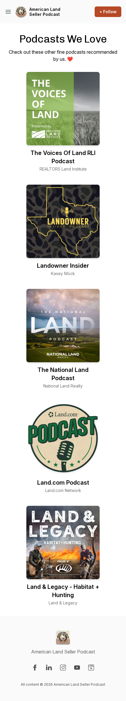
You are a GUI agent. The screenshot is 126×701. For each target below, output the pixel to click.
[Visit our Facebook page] (35, 667)
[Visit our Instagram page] (63, 667)
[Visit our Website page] (91, 667)
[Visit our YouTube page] (77, 667)
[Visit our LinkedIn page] (49, 667)
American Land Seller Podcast (44, 12)
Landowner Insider (63, 265)
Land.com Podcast (63, 482)
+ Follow (108, 11)
